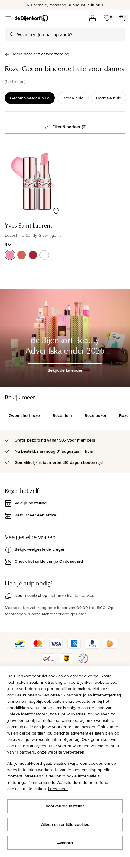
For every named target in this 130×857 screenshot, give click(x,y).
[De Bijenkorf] (31, 18)
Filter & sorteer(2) (69, 127)
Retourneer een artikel (36, 515)
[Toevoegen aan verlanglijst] (56, 211)
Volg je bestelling (31, 503)
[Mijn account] (92, 18)
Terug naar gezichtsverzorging (40, 53)
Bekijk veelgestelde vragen (40, 549)
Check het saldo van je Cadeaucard (49, 561)
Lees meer (58, 788)
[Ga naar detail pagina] (44, 255)
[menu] (8, 18)
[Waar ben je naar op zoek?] (12, 34)
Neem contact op (31, 595)
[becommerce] (83, 661)
